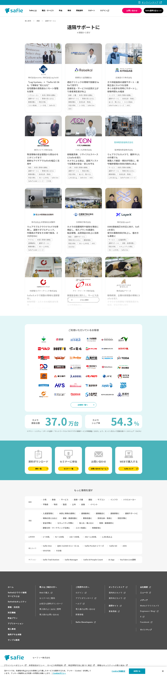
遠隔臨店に (100, 513)
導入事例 (28, 21)
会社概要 (144, 587)
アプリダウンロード (84, 598)
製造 (69, 236)
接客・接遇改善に (128, 243)
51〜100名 (59, 536)
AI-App (111, 559)
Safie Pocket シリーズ (116, 105)
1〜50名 (43, 105)
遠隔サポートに (33, 98)
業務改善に (32, 102)
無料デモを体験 (15, 634)
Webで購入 (44, 593)
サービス (112, 167)
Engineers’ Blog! (148, 611)
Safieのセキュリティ (17, 602)
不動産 (45, 504)
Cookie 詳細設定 (118, 671)
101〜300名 (74, 536)
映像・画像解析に (106, 523)
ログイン (103, 10)
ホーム (11, 587)
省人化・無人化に (115, 102)
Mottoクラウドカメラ (149, 606)
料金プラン (13, 618)
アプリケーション (15, 623)
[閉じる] (163, 671)
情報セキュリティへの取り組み (111, 665)
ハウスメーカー (33, 95)
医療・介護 (72, 95)
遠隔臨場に (32, 243)
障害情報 (80, 614)
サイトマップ (146, 630)
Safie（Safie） (15, 657)
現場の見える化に (48, 98)
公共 (74, 504)
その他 (48, 181)
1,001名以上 (72, 177)
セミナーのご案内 (47, 598)
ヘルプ (79, 604)
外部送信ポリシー (37, 665)
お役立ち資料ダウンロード (51, 604)
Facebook (144, 622)
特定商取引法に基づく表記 (80, 665)
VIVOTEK (71, 247)
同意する (137, 671)
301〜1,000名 (44, 177)
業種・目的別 (14, 607)
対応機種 (12, 613)
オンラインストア (116, 587)
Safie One (91, 105)
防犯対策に (43, 102)
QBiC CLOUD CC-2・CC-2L (68, 545)
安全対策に (72, 105)
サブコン (31, 240)
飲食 (54, 499)
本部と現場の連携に (49, 95)
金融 (83, 504)
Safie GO (52, 105)
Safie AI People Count (93, 559)
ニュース (144, 592)
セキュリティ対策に (126, 246)
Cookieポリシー (59, 673)
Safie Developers (84, 622)
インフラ (112, 95)
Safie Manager (71, 559)
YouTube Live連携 (128, 559)
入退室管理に (122, 240)
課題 (38, 21)
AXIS (69, 109)
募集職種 (113, 611)
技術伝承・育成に (85, 102)
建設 (90, 499)
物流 (29, 167)
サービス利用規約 (55, 665)
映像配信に (96, 528)
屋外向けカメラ (116, 598)
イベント (94, 504)
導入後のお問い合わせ (85, 609)
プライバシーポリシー (13, 665)
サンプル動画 (14, 640)
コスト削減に (33, 105)
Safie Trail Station (51, 559)
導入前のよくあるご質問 (50, 609)
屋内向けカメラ (116, 593)
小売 (69, 167)
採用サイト (114, 606)
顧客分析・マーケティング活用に (56, 528)
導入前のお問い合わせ (49, 614)
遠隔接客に (115, 513)
